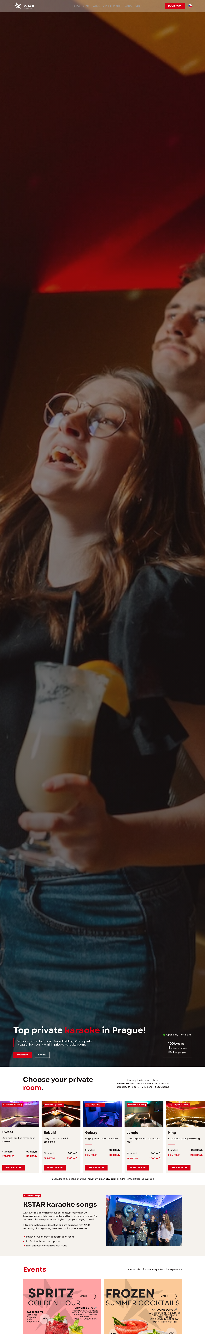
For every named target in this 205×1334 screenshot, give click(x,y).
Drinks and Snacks (112, 5)
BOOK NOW (175, 5)
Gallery (128, 5)
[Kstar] (23, 5)
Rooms (76, 5)
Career (138, 5)
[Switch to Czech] (190, 6)
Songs (86, 5)
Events (96, 5)
